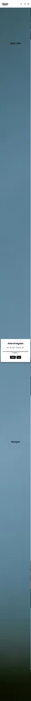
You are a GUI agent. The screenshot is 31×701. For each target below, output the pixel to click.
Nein (12, 357)
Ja (19, 357)
